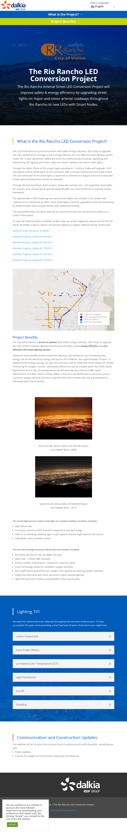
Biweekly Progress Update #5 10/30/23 (32, 260)
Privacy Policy (69, 810)
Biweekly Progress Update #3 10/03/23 (32, 248)
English (99, 6)
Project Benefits (63, 21)
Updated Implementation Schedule (31, 230)
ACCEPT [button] (12, 824)
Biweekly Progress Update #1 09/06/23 (32, 236)
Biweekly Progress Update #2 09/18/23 (32, 242)
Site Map (55, 810)
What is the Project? (63, 14)
